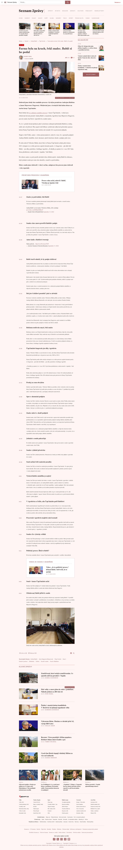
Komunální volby (22, 813)
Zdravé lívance (65, 806)
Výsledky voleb (22, 806)
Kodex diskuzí (62, 832)
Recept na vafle (65, 810)
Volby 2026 (21, 802)
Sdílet (68, 57)
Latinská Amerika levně (81, 810)
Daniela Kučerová (51, 678)
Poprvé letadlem (79, 804)
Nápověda (43, 829)
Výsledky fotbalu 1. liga (52, 804)
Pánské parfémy (90, 821)
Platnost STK (93, 813)
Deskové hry (71, 821)
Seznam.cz (117, 2)
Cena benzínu (70, 817)
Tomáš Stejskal (50, 741)
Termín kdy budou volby (24, 808)
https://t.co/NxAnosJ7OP (42, 244)
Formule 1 (50, 810)
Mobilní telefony (43, 821)
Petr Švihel (49, 694)
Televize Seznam (44, 832)
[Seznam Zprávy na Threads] (65, 839)
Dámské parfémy (59, 821)
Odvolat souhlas (77, 832)
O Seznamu (33, 829)
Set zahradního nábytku (73, 819)
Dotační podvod (23, 661)
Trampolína (55, 819)
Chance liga (50, 802)
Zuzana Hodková (51, 757)
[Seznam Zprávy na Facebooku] (54, 839)
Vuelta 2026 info (36, 802)
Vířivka (86, 819)
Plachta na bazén (48, 819)
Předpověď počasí (54, 817)
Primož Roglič (36, 810)
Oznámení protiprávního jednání (90, 829)
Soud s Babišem (54, 661)
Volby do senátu (22, 810)
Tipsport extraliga (51, 806)
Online (37, 661)
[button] (24, 26)
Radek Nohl (28, 56)
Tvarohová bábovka (66, 808)
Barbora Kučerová (52, 709)
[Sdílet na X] (74, 653)
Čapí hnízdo (58, 659)
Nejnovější (83, 40)
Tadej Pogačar (36, 808)
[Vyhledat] (67, 2)
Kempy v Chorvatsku (80, 802)
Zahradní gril (81, 819)
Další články (91, 74)
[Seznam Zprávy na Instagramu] (61, 839)
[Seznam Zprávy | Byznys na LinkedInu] (69, 839)
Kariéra (38, 829)
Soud (64, 659)
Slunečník (60, 819)
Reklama (59, 829)
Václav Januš (50, 725)
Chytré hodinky (83, 821)
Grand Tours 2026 (37, 813)
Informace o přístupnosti (75, 829)
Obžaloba (31, 661)
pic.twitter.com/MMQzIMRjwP (34, 210)
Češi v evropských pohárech (79, 817)
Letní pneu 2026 (94, 802)
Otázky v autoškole (94, 810)
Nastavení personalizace (87, 832)
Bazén (43, 819)
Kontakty (49, 829)
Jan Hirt (34, 806)
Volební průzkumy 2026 (24, 804)
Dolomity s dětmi (79, 813)
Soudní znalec (44, 661)
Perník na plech (65, 813)
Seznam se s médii (53, 832)
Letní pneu (65, 821)
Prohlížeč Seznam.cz (34, 832)
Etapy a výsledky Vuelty (38, 804)
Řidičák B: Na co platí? (95, 808)
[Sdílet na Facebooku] (71, 653)
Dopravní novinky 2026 (95, 806)
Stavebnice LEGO (51, 821)
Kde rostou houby (62, 817)
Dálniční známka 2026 (95, 804)
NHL (49, 813)
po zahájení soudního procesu (38, 113)
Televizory (77, 821)
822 (74, 57)
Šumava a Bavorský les (81, 806)
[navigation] (2, 2)
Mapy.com (48, 817)
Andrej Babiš (34, 659)
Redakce (54, 829)
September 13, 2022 (48, 212)
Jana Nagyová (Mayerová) (46, 659)
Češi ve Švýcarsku (80, 808)
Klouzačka (65, 819)
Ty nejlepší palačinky (66, 802)
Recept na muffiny (65, 804)
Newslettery (69, 832)
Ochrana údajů (65, 829)
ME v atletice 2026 (51, 808)
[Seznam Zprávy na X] (58, 839)
